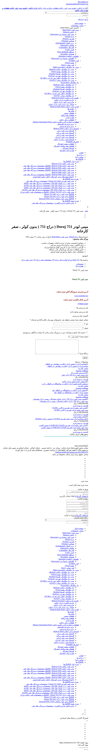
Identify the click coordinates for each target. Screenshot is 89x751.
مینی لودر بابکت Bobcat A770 (63, 164)
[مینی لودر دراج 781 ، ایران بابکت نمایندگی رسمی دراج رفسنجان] (60, 399)
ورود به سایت (82, 498)
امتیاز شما (83, 337)
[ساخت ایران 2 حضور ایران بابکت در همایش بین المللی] (66, 364)
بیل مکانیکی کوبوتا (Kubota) (63, 89)
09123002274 (83, 2)
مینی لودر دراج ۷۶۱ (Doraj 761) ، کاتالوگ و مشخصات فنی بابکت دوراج (47, 192)
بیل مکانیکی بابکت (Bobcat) (63, 85)
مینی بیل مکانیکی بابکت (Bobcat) (61, 69)
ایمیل (85, 328)
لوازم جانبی (69, 118)
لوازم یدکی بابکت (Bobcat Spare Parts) (64, 107)
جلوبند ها (71, 109)
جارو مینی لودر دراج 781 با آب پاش (75, 375)
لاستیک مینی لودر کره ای (64, 137)
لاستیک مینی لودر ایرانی (65, 135)
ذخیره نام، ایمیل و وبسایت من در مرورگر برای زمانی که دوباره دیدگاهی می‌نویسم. (54, 333)
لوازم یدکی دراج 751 (59, 260)
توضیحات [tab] (79, 264)
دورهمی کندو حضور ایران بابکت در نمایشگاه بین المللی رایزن (65, 384)
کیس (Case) (69, 50)
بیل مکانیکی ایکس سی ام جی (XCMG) (59, 93)
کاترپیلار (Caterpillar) (66, 47)
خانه (86, 211)
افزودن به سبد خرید (80, 379)
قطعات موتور (69, 113)
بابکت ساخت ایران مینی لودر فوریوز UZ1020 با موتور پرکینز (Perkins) (61, 419)
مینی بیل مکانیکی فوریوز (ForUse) (61, 76)
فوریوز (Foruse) (68, 39)
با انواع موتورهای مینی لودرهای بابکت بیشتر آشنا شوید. (53, 177)
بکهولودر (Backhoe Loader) (69, 56)
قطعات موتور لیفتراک (65, 144)
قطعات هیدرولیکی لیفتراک (64, 146)
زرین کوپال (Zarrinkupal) (65, 43)
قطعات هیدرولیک (67, 115)
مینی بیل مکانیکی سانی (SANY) (61, 80)
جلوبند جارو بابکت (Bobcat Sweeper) (65, 98)
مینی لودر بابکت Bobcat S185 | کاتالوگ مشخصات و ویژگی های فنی (48, 168)
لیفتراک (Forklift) (72, 142)
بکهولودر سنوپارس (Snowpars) (62, 58)
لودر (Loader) (74, 61)
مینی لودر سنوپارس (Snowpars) (62, 34)
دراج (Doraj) (69, 36)
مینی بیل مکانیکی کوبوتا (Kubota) (61, 74)
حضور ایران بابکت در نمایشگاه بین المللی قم (71, 392)
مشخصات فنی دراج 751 (42, 260)
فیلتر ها (71, 111)
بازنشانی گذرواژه (81, 496)
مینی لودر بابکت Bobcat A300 (63, 172)
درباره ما (80, 155)
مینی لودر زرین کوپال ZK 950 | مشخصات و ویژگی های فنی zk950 (49, 183)
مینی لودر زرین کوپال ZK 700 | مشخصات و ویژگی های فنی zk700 (49, 185)
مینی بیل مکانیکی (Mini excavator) (66, 67)
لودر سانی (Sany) (67, 65)
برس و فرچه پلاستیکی (65, 124)
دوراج (70, 260)
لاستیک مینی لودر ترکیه (65, 133)
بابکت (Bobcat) (68, 32)
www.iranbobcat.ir (81, 296)
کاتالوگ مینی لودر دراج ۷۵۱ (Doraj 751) (59, 194)
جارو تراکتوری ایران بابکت (64, 100)
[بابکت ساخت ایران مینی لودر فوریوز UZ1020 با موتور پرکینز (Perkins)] (80, 417)
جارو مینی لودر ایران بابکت (64, 102)
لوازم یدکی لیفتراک (67, 150)
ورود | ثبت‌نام (83, 19)
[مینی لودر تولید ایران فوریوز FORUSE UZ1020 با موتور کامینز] (63, 425)
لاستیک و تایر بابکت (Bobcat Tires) (66, 129)
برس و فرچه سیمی (66, 126)
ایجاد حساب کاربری (81, 518)
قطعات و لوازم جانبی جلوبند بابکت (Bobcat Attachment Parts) (56, 122)
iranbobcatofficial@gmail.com (77, 4)
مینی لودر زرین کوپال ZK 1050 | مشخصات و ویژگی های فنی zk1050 (48, 190)
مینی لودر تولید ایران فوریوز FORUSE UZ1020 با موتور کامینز (64, 428)
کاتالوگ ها (79, 159)
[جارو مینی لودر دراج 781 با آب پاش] (79, 373)
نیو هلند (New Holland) (65, 52)
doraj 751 (76, 260)
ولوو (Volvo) (69, 63)
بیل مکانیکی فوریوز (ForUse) (63, 91)
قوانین (81, 153)
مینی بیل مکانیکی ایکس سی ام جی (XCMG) (57, 78)
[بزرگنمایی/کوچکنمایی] (87, 747)
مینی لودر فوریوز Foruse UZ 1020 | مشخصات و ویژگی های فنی (50, 181)
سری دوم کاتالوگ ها (71, 179)
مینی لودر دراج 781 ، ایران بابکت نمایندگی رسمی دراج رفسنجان (64, 401)
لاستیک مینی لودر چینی (65, 131)
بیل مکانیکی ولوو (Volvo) (64, 87)
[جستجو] (87, 17)
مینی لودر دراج (27, 260)
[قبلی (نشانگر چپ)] (87, 749)
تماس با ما (79, 157)
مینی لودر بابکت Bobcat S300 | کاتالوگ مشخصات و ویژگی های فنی (48, 175)
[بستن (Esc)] (80, 747)
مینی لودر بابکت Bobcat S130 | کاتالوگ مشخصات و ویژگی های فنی (48, 170)
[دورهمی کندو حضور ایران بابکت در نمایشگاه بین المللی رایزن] (75, 382)
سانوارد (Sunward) (67, 45)
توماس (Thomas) (67, 41)
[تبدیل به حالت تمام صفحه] (85, 747)
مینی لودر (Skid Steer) (70, 30)
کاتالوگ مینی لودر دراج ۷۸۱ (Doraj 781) (59, 196)
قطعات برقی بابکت (66, 120)
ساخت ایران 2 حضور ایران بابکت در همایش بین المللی (67, 366)
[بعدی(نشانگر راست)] (85, 749)
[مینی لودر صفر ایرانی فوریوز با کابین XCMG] (70, 408)
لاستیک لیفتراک (68, 148)
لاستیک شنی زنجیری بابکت (64, 139)
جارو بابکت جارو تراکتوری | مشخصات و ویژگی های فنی (53, 203)
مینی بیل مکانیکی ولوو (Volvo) (62, 72)
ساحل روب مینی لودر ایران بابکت (61, 104)
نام (86, 324)
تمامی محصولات (77, 26)
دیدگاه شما (83, 354)
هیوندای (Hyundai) (67, 54)
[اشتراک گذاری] (82, 747)
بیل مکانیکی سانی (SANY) (64, 96)
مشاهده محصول (81, 371)
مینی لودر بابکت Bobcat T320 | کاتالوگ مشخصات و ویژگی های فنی (48, 166)
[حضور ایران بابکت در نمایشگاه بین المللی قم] (70, 390)
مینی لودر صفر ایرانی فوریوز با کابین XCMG (71, 410)
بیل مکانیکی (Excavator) (70, 82)
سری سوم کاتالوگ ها (71, 201)
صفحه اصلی (78, 23)
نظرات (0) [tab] (79, 266)
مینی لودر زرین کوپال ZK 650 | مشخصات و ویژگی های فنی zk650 (49, 188)
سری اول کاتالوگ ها (71, 161)
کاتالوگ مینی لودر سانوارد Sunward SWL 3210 (56, 199)
